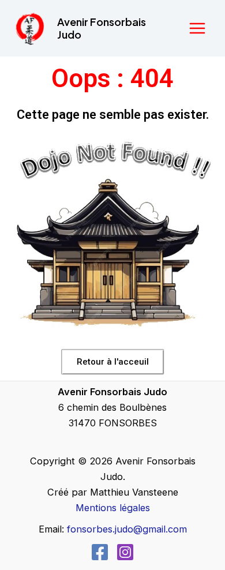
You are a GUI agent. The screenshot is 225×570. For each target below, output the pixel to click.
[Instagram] (125, 552)
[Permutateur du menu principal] (197, 28)
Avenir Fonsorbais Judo (101, 28)
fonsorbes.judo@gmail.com (127, 529)
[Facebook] (100, 552)
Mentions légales (113, 507)
